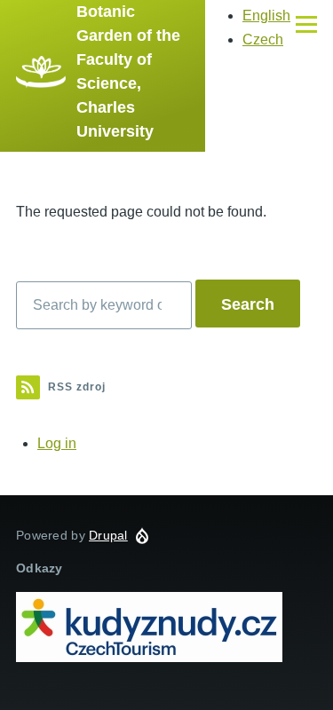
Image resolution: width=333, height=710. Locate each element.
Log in (56, 443)
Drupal (108, 535)
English (266, 15)
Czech (262, 39)
